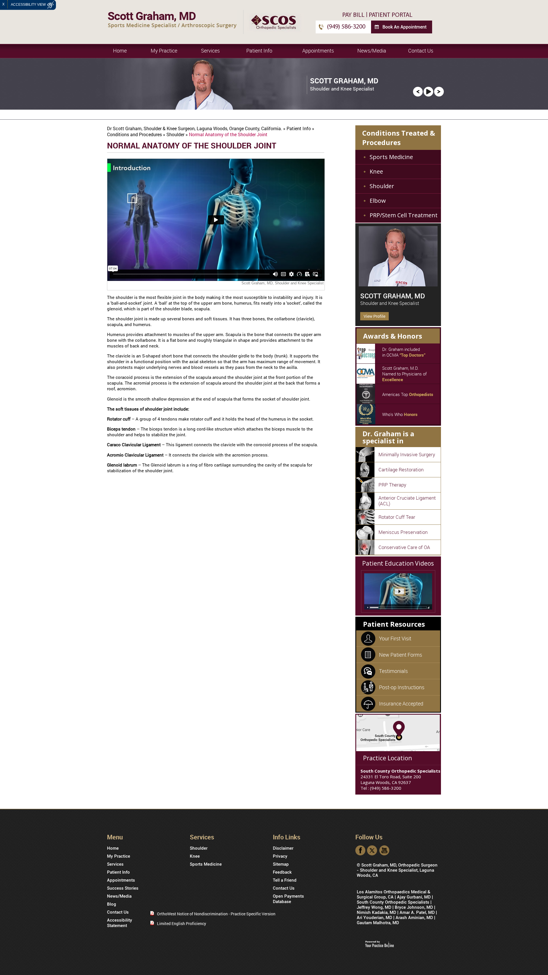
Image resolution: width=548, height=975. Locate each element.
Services (210, 50)
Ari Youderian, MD (374, 917)
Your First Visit (395, 638)
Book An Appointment (404, 27)
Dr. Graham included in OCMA (404, 352)
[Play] (428, 91)
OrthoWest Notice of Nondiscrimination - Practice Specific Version (216, 913)
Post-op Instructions (401, 687)
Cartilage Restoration (401, 469)
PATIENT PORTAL (390, 15)
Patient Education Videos (398, 563)
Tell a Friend (285, 880)
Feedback (282, 872)
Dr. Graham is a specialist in (388, 437)
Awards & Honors (392, 336)
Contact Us (420, 50)
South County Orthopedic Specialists (393, 902)
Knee (376, 171)
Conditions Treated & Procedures (398, 137)
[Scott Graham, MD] (398, 256)
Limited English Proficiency (181, 923)
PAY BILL (353, 15)
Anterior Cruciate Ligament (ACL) (407, 500)
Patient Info (259, 50)
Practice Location (387, 758)
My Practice (164, 50)
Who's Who (400, 414)
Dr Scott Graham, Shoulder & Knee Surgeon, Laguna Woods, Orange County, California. (195, 128)
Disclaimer (283, 848)
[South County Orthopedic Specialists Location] (398, 732)
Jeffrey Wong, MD (374, 907)
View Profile (374, 316)
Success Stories (122, 888)
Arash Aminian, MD (414, 917)
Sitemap (281, 864)
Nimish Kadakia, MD (376, 912)
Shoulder (176, 134)
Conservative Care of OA (404, 547)
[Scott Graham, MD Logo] (172, 19)
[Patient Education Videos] (398, 591)
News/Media (371, 50)
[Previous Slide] (417, 91)
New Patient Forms (400, 654)
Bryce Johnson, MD (414, 907)
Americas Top (407, 394)
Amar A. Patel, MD (417, 912)
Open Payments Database (288, 899)
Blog (111, 904)
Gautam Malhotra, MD (378, 922)
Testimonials (393, 671)
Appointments (318, 50)
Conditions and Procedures (135, 134)
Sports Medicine (391, 157)
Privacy (280, 856)
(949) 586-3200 (346, 27)
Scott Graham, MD (392, 296)
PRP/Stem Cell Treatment (404, 215)
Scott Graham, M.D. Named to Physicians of (404, 373)
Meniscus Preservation (403, 532)
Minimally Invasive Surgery (406, 454)
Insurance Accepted (401, 703)
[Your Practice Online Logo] (379, 943)
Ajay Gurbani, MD (414, 897)
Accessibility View (29, 5)
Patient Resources (394, 624)
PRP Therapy (392, 484)
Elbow (378, 200)
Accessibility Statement (119, 923)
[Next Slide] (439, 91)
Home (120, 50)
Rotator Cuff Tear (396, 517)
